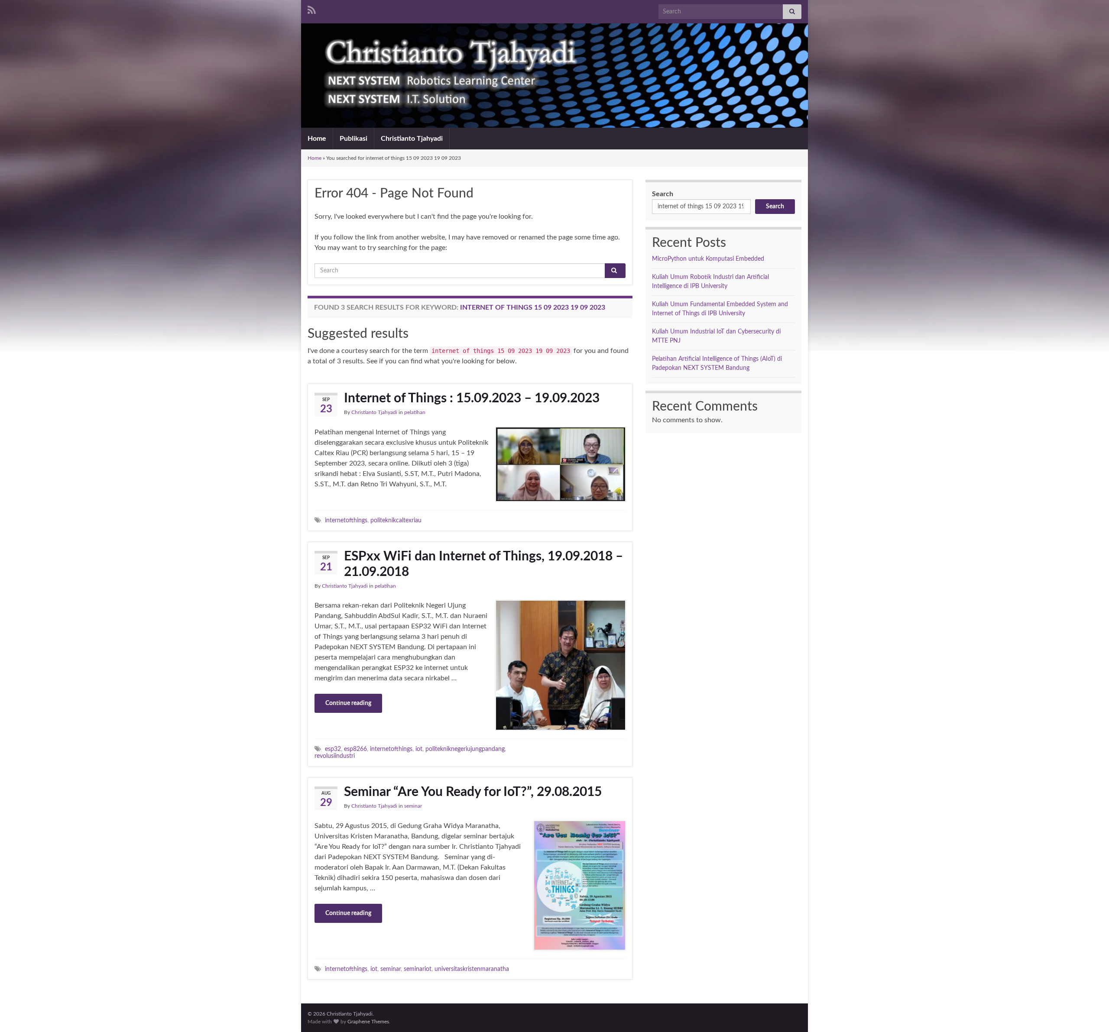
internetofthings (346, 520)
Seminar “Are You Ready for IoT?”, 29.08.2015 (473, 792)
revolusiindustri (335, 756)
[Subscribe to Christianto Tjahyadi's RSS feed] (312, 9)
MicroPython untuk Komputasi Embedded (708, 259)
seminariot (417, 969)
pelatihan (414, 412)
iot (418, 749)
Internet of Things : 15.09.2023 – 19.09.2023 (472, 398)
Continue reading (348, 703)
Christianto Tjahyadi (412, 138)
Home (317, 138)
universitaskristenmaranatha (472, 969)
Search (662, 194)
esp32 (333, 749)
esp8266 (355, 749)
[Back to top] (1089, 1012)
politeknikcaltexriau (396, 520)
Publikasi (353, 138)
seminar (413, 806)
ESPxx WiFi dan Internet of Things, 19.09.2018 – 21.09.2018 (483, 564)
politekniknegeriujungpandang (465, 749)
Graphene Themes (368, 1021)
